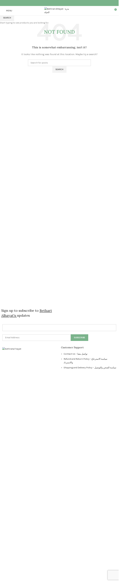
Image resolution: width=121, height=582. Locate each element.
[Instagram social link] (57, 3)
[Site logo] (59, 10)
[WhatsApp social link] (61, 3)
